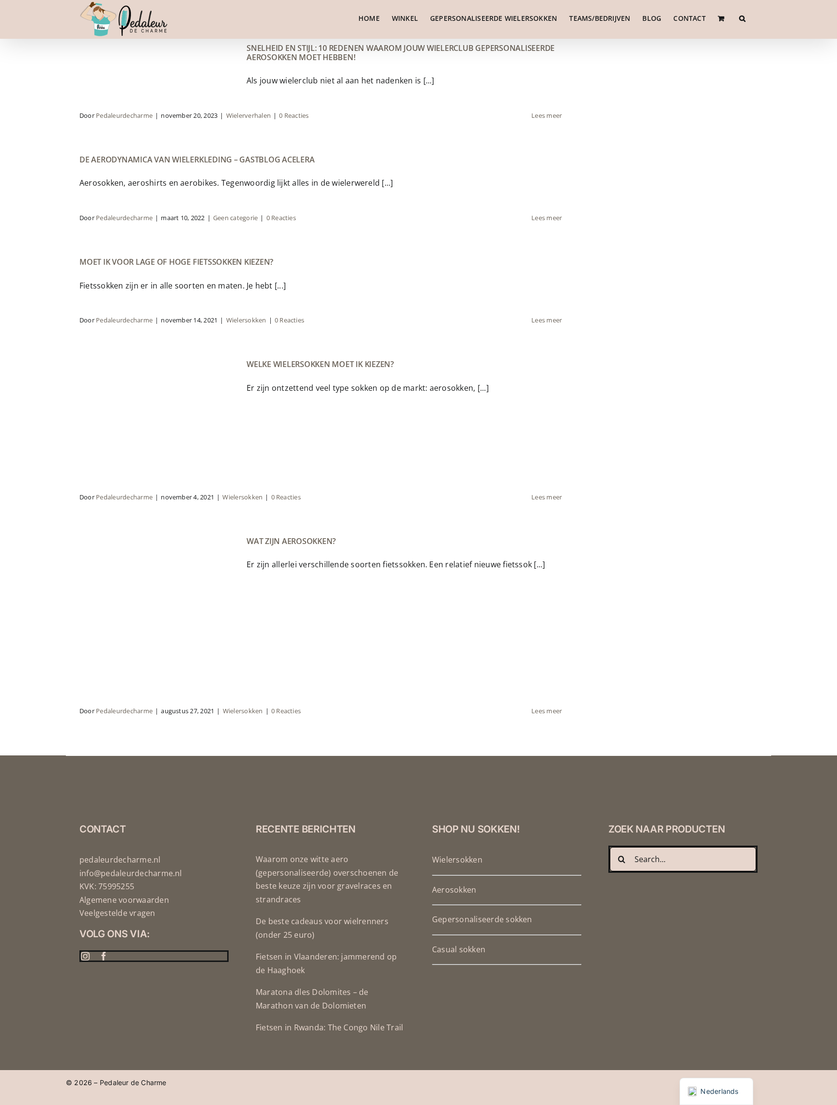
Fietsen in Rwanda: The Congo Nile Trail (329, 1027)
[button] (742, 18)
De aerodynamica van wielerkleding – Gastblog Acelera (197, 159)
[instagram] (85, 956)
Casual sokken (458, 949)
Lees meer (546, 115)
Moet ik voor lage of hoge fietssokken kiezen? (176, 261)
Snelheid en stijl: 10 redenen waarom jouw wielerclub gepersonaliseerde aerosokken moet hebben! (401, 53)
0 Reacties (294, 115)
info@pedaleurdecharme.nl (130, 873)
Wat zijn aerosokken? (291, 541)
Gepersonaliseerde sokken (482, 919)
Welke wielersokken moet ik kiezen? (320, 364)
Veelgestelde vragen (117, 913)
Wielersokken (246, 320)
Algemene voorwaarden (124, 900)
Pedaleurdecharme (124, 115)
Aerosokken (454, 889)
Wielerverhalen (248, 115)
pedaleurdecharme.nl (120, 859)
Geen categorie (235, 217)
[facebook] (103, 956)
